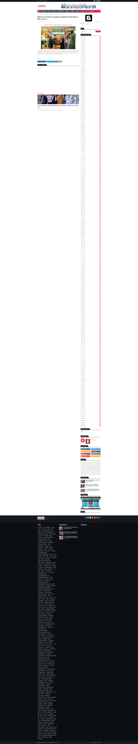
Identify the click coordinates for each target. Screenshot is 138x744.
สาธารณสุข (39, 722)
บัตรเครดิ (50, 662)
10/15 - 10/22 (90, 146)
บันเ (49, 665)
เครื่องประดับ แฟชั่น (41, 600)
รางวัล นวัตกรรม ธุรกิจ (41, 700)
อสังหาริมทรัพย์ (45, 730)
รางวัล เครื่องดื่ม (48, 697)
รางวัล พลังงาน (40, 702)
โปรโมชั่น (39, 675)
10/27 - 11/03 (90, 247)
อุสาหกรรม (54, 733)
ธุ (52, 643)
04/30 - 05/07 (90, 101)
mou (46, 529)
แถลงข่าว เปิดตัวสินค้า (41, 625)
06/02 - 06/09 (90, 208)
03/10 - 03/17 (90, 185)
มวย (47, 682)
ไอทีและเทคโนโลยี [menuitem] (60, 11)
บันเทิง (54, 662)
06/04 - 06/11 (90, 110)
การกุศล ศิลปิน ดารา (50, 542)
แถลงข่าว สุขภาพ (49, 633)
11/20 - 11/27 (90, 57)
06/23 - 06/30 (90, 213)
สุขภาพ (39, 725)
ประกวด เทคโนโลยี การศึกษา (42, 668)
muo (52, 530)
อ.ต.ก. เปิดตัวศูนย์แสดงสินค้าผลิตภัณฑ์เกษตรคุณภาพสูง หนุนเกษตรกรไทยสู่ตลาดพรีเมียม (92, 490)
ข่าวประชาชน (53, 585)
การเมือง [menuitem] (49, 11)
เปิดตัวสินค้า (52, 673)
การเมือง (43, 557)
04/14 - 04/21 (90, 195)
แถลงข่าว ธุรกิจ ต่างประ (41, 620)
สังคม (39, 718)
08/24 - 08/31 (90, 328)
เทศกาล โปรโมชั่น (40, 643)
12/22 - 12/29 (90, 262)
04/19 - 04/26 (90, 392)
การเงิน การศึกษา (40, 547)
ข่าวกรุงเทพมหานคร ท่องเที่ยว (42, 574)
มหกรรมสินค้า (40, 688)
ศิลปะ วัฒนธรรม (51, 713)
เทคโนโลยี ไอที (40, 642)
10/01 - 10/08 (90, 142)
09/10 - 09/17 (90, 136)
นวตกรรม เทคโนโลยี (41, 652)
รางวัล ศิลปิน (45, 702)
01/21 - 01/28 (90, 172)
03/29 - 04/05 (90, 386)
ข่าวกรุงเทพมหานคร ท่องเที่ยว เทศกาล (43, 577)
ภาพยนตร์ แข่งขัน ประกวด (41, 682)
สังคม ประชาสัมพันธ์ (49, 718)
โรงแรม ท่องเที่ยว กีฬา (41, 707)
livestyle (43, 529)
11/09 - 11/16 (90, 349)
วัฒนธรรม (39, 712)
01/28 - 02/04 (90, 174)
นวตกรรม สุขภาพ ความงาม (42, 657)
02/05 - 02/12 (90, 78)
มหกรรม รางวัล (48, 683)
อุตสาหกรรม (50, 733)
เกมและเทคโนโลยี (49, 569)
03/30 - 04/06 (90, 288)
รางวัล (39, 693)
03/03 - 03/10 (90, 183)
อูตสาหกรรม (39, 735)
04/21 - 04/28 (90, 196)
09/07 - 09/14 (90, 332)
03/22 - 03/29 (90, 384)
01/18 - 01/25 (90, 367)
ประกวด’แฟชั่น (47, 670)
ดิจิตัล (54, 607)
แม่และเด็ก (46, 690)
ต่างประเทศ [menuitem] (82, 11)
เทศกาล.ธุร (45, 643)
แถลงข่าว (52, 612)
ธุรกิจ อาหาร (46, 648)
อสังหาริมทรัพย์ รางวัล (52, 730)
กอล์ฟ (49, 539)
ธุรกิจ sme (43, 645)
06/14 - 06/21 (90, 407)
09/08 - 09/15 (90, 234)
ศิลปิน (45, 715)
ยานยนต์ (51, 690)
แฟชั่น (46, 677)
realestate (43, 532)
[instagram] (100, 1)
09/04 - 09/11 (90, 37)
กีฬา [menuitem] (86, 11)
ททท (46, 635)
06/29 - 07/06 (90, 313)
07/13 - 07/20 (90, 317)
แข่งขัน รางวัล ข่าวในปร (48, 592)
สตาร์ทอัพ (51, 717)
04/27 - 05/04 (90, 296)
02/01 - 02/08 (90, 371)
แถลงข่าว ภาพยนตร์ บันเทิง (42, 628)
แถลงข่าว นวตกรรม (49, 620)
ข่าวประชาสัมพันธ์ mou (47, 587)
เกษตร (39, 570)
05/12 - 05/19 (90, 202)
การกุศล (50, 540)
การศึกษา (42, 559)
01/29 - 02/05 (90, 76)
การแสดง (54, 562)
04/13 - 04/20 (90, 292)
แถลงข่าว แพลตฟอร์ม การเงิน (42, 627)
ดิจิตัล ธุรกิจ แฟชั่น (40, 610)
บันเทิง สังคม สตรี (45, 665)
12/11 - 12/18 (90, 63)
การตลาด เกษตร (50, 549)
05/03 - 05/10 (90, 396)
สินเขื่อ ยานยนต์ (40, 723)
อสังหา (55, 728)
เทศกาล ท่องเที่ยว (49, 642)
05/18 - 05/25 (90, 302)
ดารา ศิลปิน (44, 607)
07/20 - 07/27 (90, 319)
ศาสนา (43, 712)
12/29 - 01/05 (90, 264)
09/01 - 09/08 (90, 232)
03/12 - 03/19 (90, 87)
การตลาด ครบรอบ (40, 550)
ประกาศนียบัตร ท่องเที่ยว (41, 672)
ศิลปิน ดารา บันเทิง (50, 715)
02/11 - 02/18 (90, 178)
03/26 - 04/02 (90, 91)
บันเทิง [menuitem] (77, 11)
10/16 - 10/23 (90, 48)
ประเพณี (48, 673)
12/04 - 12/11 (90, 61)
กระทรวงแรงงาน (40, 537)
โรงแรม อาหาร (48, 707)
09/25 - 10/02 (90, 42)
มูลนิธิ (51, 688)
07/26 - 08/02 (90, 418)
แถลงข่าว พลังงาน (48, 625)
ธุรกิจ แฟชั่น (52, 647)
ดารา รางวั (39, 607)
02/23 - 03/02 (90, 279)
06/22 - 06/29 (90, 311)
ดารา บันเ (54, 605)
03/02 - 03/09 (90, 281)
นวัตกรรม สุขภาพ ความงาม (42, 660)
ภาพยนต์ (45, 680)
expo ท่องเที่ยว (48, 527)
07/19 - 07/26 (90, 416)
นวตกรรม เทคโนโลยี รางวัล (42, 653)
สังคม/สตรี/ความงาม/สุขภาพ (46, 720)
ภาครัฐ (39, 678)
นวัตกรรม (48, 657)
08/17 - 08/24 (90, 326)
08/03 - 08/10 (90, 322)
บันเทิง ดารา (44, 663)
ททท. (53, 635)
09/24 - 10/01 (90, 140)
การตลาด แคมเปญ (47, 550)
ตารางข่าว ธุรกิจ (40, 612)
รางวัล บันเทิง (47, 700)
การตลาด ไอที (53, 550)
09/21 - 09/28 (90, 335)
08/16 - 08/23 (90, 424)
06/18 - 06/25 (90, 114)
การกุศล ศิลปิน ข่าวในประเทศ (42, 542)
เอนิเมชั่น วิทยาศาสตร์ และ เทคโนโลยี (48, 735)
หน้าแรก (82, 431)
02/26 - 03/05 (90, 84)
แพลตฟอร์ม (39, 677)
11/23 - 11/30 (90, 352)
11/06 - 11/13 (90, 54)
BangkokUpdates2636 (41, 21)
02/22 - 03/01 (90, 377)
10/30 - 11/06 (90, 52)
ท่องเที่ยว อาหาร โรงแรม (45, 637)
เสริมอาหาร (49, 725)
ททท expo (49, 635)
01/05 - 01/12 (90, 266)
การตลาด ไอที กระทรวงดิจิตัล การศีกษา (43, 554)
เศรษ (41, 717)
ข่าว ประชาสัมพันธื (40, 572)
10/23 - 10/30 (90, 50)
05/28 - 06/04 (90, 108)
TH (38, 535)
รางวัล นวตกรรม (50, 698)
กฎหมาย (41, 535)
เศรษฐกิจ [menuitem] (54, 11)
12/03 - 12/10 (90, 159)
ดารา (45, 605)
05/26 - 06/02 (90, 206)
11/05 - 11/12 (90, 151)
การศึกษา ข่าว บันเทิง (41, 562)
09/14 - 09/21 (90, 334)
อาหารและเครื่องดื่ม (53, 732)
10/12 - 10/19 (90, 341)
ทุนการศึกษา (40, 638)
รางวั (55, 692)
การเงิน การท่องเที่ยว (41, 545)
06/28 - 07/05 (90, 411)
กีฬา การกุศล (54, 565)
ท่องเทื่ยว (51, 637)
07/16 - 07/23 (90, 121)
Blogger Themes (45, 742)
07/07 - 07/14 (90, 217)
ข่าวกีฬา (51, 577)
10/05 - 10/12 (90, 339)
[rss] (85, 451)
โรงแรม (45, 705)
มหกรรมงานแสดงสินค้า (49, 687)
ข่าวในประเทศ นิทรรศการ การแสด (43, 582)
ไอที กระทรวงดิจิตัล (44, 737)
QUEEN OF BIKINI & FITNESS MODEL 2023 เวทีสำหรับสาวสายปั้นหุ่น (92, 481)
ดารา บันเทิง (49, 605)
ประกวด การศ (40, 667)
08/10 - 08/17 (90, 324)
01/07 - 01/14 (90, 168)
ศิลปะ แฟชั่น (45, 713)
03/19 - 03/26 (90, 89)
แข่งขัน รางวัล (40, 590)
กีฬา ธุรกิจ (54, 567)
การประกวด (54, 555)
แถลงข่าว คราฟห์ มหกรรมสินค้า (42, 615)
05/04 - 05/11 (90, 298)
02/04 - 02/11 (90, 176)
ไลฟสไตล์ (52, 708)
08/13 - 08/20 (90, 129)
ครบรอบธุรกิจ (45, 595)
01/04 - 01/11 (90, 364)
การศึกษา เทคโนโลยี (48, 562)
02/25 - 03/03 (90, 181)
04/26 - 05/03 (90, 394)
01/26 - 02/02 (90, 272)
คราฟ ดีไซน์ (49, 595)
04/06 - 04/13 (90, 290)
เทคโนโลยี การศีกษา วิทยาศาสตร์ (42, 640)
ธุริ (49, 648)
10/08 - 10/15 (90, 144)
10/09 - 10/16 (90, 46)
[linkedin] (97, 517)
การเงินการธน (51, 547)
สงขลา (47, 717)
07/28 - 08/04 (90, 223)
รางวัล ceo (42, 693)
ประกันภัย (52, 670)
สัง (54, 717)
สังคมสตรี (53, 720)
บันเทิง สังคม (40, 665)
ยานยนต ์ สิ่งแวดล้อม (41, 692)
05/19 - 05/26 (90, 204)
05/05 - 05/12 (90, 200)
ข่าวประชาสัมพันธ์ (40, 587)
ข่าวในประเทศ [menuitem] (43, 11)
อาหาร (43, 732)
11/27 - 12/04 (90, 59)
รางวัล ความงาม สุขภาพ (41, 697)
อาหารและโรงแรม (40, 733)
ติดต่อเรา (46, 0)
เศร (38, 717)
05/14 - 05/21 (90, 104)
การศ (39, 559)
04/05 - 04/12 (90, 388)
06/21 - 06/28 (90, 409)
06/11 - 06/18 (90, 112)
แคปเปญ (46, 600)
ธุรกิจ (40, 14)
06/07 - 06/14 (90, 405)
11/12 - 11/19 (90, 153)
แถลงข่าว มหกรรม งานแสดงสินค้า (43, 630)
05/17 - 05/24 (90, 399)
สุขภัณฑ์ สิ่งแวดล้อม (51, 723)
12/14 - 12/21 (90, 358)
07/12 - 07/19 (90, 414)
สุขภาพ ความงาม (43, 725)
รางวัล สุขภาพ (40, 703)
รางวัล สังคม (50, 702)
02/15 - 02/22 (90, 375)
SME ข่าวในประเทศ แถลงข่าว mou (43, 534)
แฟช (43, 677)
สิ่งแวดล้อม (51, 722)
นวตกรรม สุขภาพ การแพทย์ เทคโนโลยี (50, 655)
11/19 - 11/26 (90, 155)
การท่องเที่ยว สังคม (45, 555)
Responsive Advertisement (90, 468)
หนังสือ (47, 727)
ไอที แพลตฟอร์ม (40, 738)
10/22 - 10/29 (90, 148)
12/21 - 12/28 (90, 360)
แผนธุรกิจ (43, 675)
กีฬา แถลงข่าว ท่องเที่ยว (48, 567)
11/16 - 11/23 (90, 350)
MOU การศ (39, 530)
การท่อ (55, 554)
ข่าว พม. (46, 572)
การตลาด (45, 549)
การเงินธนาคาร (40, 549)
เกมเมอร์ (44, 569)
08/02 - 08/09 (90, 420)
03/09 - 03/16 (90, 283)
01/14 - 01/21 (90, 170)
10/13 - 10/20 (90, 243)
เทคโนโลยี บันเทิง (51, 640)
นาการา (48, 660)
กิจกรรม (41, 565)
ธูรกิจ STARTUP (53, 648)
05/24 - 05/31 (90, 401)
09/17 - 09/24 (90, 138)
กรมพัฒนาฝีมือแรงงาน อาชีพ (48, 535)
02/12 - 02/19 (90, 80)
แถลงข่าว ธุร (51, 617)
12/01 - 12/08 (90, 257)
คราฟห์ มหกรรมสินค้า (41, 597)
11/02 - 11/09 (90, 347)
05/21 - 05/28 (90, 106)
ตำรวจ (45, 612)
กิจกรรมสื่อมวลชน (46, 565)
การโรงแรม (47, 557)
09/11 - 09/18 (90, 39)
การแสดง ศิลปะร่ (40, 564)
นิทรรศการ (52, 660)
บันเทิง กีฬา (39, 663)
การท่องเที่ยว (40, 555)
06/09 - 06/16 (90, 210)
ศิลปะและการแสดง (40, 715)
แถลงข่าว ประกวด (49, 622)
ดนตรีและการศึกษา (40, 605)
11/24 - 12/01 (90, 255)
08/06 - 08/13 (90, 127)
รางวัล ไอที (44, 703)
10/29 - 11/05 (90, 149)
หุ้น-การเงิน (51, 727)
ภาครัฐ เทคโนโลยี (40, 680)
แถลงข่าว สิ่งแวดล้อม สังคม (42, 633)
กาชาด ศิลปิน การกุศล (41, 540)
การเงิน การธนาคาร (48, 545)
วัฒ (55, 710)
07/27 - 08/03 (90, 320)
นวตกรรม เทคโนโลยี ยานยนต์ (49, 652)
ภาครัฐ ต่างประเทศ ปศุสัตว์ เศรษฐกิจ (46, 678)
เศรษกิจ (44, 717)
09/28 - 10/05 (90, 337)
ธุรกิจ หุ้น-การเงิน (40, 648)
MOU (49, 529)
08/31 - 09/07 (90, 330)
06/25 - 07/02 (90, 116)
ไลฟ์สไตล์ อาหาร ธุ (50, 710)
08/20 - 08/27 (90, 131)
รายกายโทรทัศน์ (50, 703)
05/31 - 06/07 (90, 403)
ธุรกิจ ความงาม (49, 645)
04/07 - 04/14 (90, 193)
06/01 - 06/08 (90, 305)
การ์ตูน (51, 554)
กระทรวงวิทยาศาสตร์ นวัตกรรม (42, 539)
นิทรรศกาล (39, 662)
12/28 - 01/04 (90, 362)
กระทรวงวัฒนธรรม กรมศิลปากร (48, 537)
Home (38, 0)
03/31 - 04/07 (90, 191)
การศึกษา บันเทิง (47, 559)
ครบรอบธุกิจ (39, 595)
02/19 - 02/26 (90, 82)
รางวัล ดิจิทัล (54, 697)
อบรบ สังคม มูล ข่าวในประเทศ (48, 728)
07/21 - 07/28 (90, 221)
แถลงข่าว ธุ (46, 617)
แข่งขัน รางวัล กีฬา (40, 592)
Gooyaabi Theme (56, 742)
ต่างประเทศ (53, 610)
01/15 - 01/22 (90, 72)
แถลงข (48, 612)
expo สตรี (53, 527)
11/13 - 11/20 (90, 56)
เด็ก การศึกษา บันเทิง (47, 610)
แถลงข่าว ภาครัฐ (50, 627)
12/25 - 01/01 (90, 67)
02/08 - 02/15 (90, 373)
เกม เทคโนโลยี (40, 569)
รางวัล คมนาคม (47, 695)
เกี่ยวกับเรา (42, 0)
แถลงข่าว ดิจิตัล (50, 615)
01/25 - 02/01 (90, 369)
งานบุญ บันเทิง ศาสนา (47, 602)
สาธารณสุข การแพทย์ (46, 722)
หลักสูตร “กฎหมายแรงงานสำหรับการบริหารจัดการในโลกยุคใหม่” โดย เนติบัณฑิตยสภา (92, 485)
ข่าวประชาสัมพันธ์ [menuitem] (91, 11)
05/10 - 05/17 (90, 397)
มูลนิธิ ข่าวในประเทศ (41, 690)
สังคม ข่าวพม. (43, 718)
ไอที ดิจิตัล (50, 737)
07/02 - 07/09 (90, 118)
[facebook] (96, 1)
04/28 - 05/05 (90, 198)
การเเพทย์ (53, 564)
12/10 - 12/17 (90, 161)
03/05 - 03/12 (90, 86)
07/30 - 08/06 (90, 125)
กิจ (38, 565)
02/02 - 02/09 (90, 273)
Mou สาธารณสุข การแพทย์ (46, 530)
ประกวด (53, 665)
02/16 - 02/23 (90, 277)
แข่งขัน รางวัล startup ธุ (46, 590)
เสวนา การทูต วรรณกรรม (41, 727)
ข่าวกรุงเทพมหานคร (51, 572)
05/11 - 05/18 (90, 300)
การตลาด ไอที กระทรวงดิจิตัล (42, 552)
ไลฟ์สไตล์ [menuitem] (72, 11)
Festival (39, 529)
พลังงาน (54, 675)
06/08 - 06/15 (90, 307)
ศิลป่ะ (41, 713)
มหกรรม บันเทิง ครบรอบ (41, 683)
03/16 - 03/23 (90, 285)
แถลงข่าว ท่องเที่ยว (40, 617)
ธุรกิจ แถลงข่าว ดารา (41, 647)
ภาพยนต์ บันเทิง (50, 680)
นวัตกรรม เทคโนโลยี (41, 658)
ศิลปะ (39, 713)
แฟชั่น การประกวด (51, 677)
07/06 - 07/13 (90, 315)
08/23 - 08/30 (90, 426)
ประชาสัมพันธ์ (40, 673)
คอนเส (55, 597)
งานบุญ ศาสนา (40, 602)
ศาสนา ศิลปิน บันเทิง (48, 712)
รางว (53, 692)
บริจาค (43, 662)
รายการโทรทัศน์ (40, 705)
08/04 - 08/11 (90, 225)
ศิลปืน (55, 715)
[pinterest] (96, 451)
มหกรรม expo (51, 682)
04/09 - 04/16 (90, 95)
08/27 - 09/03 (90, 133)
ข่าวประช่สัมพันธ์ (47, 585)
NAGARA (39, 532)
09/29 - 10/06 (90, 240)
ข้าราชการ (42, 570)
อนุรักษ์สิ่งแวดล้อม (40, 728)
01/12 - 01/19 (90, 268)
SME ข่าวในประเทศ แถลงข (50, 532)
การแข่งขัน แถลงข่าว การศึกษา (42, 544)
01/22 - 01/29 (90, 74)
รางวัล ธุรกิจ (45, 698)
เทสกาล (50, 643)
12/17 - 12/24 (90, 163)
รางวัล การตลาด (48, 693)
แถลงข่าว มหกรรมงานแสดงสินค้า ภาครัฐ (44, 632)
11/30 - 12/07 (90, 354)
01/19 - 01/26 (90, 270)
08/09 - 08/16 (90, 422)
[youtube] (94, 1)
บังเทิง (46, 662)
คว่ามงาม (51, 597)
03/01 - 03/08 (90, 379)
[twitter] (98, 1)
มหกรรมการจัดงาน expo (41, 687)
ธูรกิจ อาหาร (40, 650)
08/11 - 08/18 (90, 226)
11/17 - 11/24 (90, 253)
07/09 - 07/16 (90, 119)
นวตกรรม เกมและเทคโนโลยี (47, 650)
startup (55, 534)
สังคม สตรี (54, 718)
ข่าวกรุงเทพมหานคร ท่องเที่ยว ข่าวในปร (43, 575)
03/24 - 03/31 (90, 189)
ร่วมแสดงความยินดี (48, 692)
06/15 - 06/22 (90, 309)
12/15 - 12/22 (90, 260)
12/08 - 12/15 (90, 258)
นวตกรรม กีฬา (49, 653)
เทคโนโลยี (48, 638)
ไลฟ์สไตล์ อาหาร (44, 710)
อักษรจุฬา (39, 732)
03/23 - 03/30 (90, 287)
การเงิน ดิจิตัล (46, 547)
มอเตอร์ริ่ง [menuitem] (67, 11)
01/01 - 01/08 (90, 69)
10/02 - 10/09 (90, 44)
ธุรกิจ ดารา (39, 645)
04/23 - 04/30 (90, 99)
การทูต (51, 555)
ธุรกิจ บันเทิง (47, 647)
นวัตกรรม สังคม (47, 658)
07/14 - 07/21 (90, 219)
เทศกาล (45, 642)
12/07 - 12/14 (90, 356)
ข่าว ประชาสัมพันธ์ (48, 570)
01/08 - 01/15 (90, 71)
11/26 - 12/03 (90, 157)
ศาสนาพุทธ (54, 712)
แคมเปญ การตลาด (51, 600)
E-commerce (40, 527)
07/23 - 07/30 (90, 123)
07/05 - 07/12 (90, 412)
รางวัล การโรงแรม (40, 695)
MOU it (52, 529)
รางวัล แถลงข (40, 698)
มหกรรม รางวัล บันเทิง (41, 685)
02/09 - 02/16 (90, 275)
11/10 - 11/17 (90, 251)
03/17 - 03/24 (90, 187)
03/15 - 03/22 (90, 382)
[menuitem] (38, 11)
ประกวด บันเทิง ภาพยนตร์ (51, 668)
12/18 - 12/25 (90, 65)
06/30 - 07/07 (90, 215)
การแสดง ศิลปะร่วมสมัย (47, 564)
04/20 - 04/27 (90, 294)
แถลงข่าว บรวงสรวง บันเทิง (42, 622)
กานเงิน (47, 540)
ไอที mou (39, 737)
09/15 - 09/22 (90, 236)
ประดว (44, 673)
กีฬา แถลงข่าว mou (41, 567)
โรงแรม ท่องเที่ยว (49, 705)
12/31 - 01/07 (90, 166)
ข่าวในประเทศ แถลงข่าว (46, 580)
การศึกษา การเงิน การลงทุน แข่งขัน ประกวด (44, 560)
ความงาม (46, 597)
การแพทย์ (39, 557)
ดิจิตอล (51, 607)
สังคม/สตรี (39, 720)
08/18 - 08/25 (90, 228)
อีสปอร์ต (46, 733)
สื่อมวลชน (45, 723)
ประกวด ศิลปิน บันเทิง (41, 670)
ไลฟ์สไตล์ (39, 710)
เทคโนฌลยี (44, 638)
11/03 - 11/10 (90, 249)
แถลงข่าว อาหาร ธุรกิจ (41, 635)
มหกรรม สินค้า (48, 685)
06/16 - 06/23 (90, 211)
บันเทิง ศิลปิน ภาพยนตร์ (50, 663)
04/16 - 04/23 (90, 97)
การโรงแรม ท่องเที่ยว (53, 557)
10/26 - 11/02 (90, 345)
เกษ (54, 569)
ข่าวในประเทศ (40, 580)
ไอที (55, 735)
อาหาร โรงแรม (47, 732)
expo (44, 527)
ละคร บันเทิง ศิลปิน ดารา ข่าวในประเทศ (43, 708)
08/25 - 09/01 (90, 230)
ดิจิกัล (48, 607)
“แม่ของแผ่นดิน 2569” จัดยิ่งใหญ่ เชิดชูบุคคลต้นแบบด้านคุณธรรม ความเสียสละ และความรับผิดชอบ (57, 106)
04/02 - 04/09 (90, 93)
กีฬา (50, 565)
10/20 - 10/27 (90, 245)
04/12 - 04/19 (90, 390)
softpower (50, 534)
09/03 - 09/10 (90, 134)
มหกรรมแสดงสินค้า (46, 688)
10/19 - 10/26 (90, 343)
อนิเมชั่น (55, 727)
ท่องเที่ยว (39, 637)
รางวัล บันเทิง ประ (53, 700)
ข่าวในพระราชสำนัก (41, 585)
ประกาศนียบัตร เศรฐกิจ (49, 672)
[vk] (96, 454)
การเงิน (49, 544)
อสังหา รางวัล (40, 730)
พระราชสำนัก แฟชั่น (49, 675)
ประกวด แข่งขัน (45, 667)
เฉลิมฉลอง (52, 602)
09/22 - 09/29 (90, 238)
